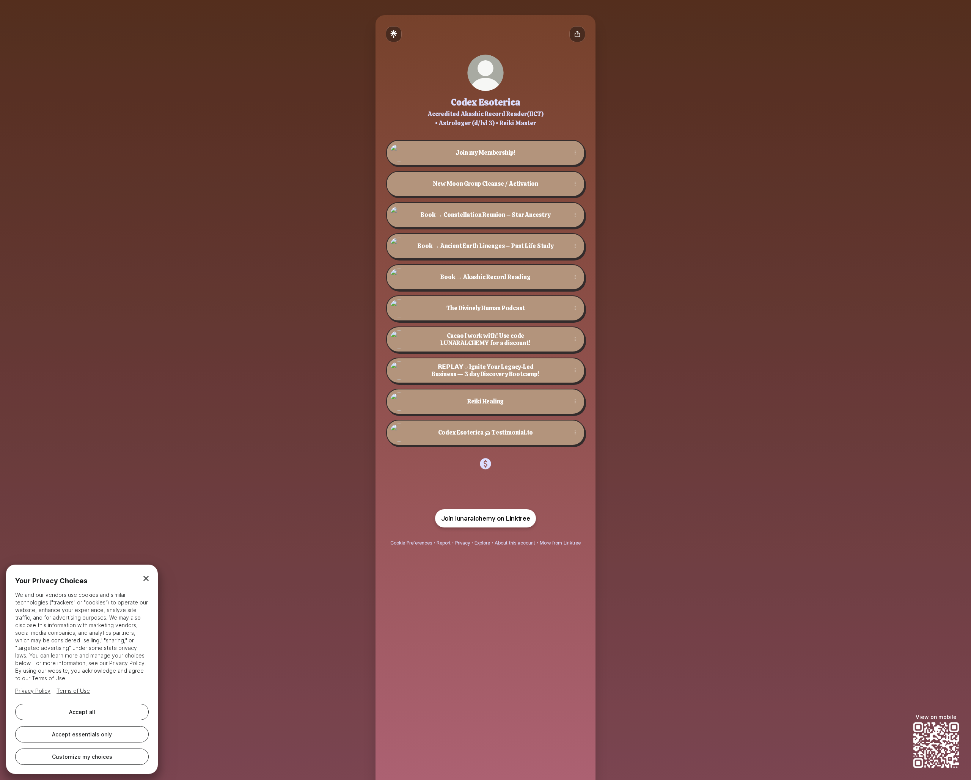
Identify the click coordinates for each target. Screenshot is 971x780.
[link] (485, 464)
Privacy (462, 543)
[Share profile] (577, 34)
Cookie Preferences (411, 543)
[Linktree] (393, 34)
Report (444, 543)
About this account (515, 543)
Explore (482, 543)
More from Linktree (560, 543)
